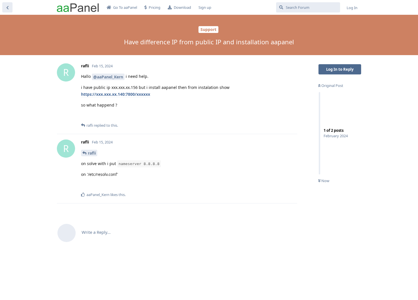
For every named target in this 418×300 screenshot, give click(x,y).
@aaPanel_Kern (108, 77)
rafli (92, 153)
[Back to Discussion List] (7, 7)
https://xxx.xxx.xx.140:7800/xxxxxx (115, 94)
